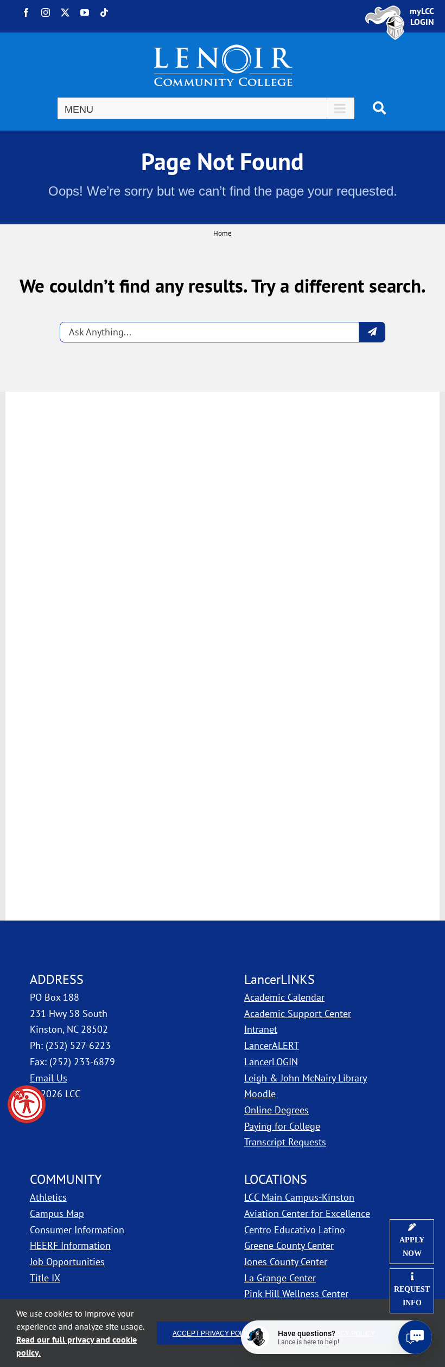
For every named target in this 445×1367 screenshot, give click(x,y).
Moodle (260, 1093)
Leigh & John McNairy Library (305, 1078)
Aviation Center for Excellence (307, 1213)
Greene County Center (289, 1245)
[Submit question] (372, 332)
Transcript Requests (285, 1142)
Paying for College (282, 1126)
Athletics (48, 1197)
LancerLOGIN (271, 1061)
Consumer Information (77, 1229)
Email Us (48, 1078)
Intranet (260, 1029)
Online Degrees (276, 1110)
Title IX (45, 1278)
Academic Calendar (284, 997)
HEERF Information (70, 1245)
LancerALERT (271, 1045)
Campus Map (115, 1213)
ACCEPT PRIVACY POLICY (214, 1333)
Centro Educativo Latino (294, 1229)
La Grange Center (280, 1278)
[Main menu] (206, 108)
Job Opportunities (67, 1261)
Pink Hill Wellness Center (296, 1293)
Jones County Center (285, 1261)
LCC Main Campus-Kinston (299, 1197)
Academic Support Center (297, 1013)
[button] (27, 1104)
